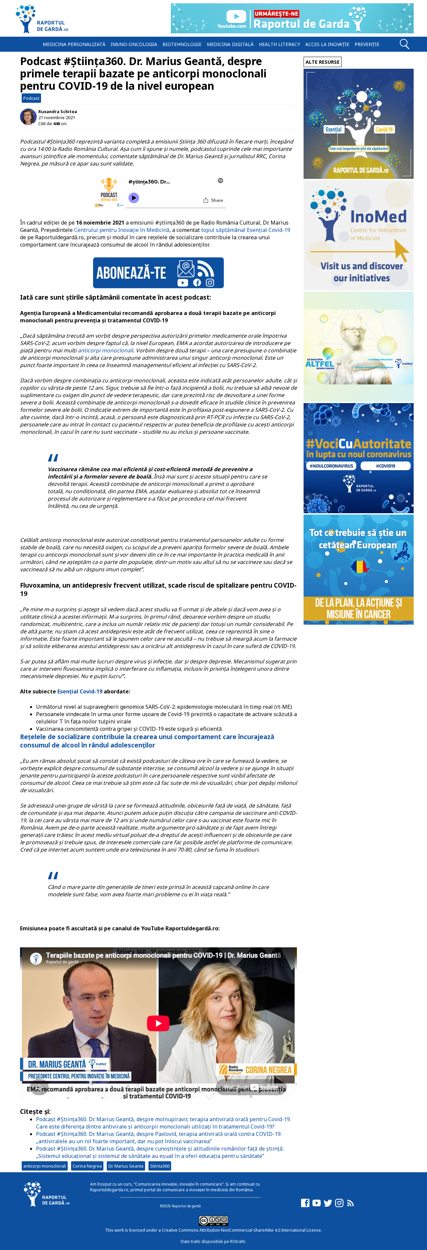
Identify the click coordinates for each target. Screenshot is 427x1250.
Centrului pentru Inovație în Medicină (121, 230)
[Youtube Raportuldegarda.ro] (317, 1206)
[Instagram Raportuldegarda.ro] (339, 1206)
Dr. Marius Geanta (125, 1166)
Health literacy (279, 44)
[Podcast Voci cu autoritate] (359, 511)
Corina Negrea (87, 1166)
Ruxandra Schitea (57, 111)
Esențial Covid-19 (79, 691)
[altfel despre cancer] (359, 400)
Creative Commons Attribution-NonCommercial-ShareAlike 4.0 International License (241, 1230)
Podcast (31, 98)
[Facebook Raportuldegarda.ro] (305, 1206)
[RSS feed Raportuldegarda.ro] (351, 1206)
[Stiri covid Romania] (359, 177)
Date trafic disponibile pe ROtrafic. (214, 1241)
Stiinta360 (159, 1166)
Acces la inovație (327, 44)
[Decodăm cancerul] (359, 288)
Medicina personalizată (74, 44)
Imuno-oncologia (134, 44)
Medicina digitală (230, 44)
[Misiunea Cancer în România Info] (359, 623)
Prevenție (367, 44)
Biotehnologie (181, 44)
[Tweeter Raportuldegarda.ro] (328, 1206)
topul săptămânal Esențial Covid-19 (245, 230)
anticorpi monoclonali (105, 350)
